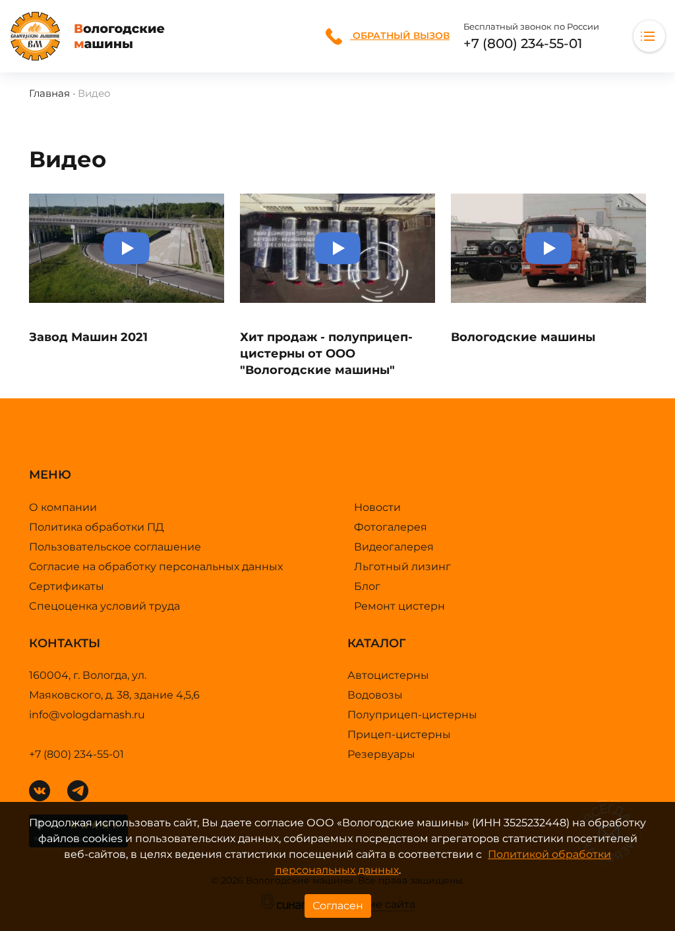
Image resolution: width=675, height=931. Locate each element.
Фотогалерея (390, 527)
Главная (49, 93)
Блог (367, 586)
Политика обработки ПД (96, 527)
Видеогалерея (394, 547)
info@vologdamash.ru (87, 714)
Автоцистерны (388, 675)
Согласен (337, 905)
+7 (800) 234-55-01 (522, 43)
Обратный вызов (400, 35)
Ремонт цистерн (399, 606)
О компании (63, 507)
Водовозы (375, 695)
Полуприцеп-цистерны (412, 714)
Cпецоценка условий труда (104, 606)
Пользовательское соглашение (115, 547)
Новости (377, 507)
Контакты (54, 53)
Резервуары (381, 754)
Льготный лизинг (402, 566)
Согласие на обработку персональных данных (156, 566)
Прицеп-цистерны (399, 734)
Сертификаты (66, 586)
